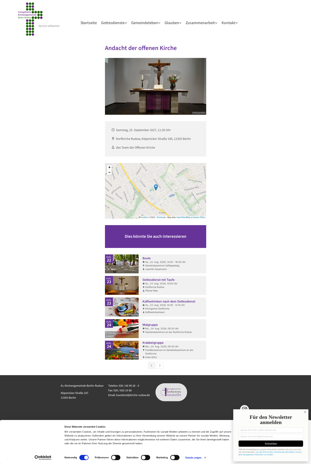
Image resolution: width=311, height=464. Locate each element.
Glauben (172, 22)
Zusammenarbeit (200, 22)
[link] (114, 23)
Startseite (89, 22)
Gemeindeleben (144, 22)
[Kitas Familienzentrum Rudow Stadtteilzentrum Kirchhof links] (216, 23)
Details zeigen (193, 457)
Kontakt (228, 22)
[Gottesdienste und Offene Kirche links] (126, 23)
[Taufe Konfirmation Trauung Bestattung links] (180, 23)
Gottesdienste (113, 22)
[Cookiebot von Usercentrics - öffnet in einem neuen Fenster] (43, 457)
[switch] (115, 457)
